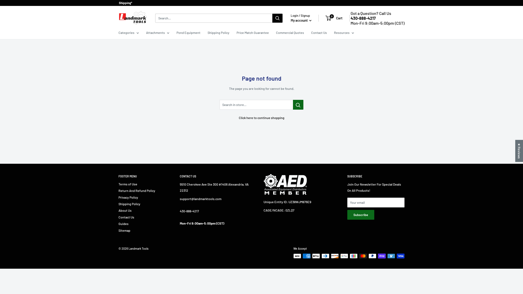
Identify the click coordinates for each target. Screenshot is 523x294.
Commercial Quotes (290, 33)
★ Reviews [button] (519, 151)
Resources (342, 33)
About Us (125, 210)
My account (299, 20)
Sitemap (124, 230)
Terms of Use (127, 184)
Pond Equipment (188, 33)
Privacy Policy (128, 197)
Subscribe (360, 215)
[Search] (277, 18)
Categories (126, 33)
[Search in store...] (298, 105)
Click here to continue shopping (261, 118)
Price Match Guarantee (253, 33)
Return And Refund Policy (136, 191)
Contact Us (319, 33)
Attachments (155, 33)
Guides (123, 224)
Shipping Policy (218, 33)
